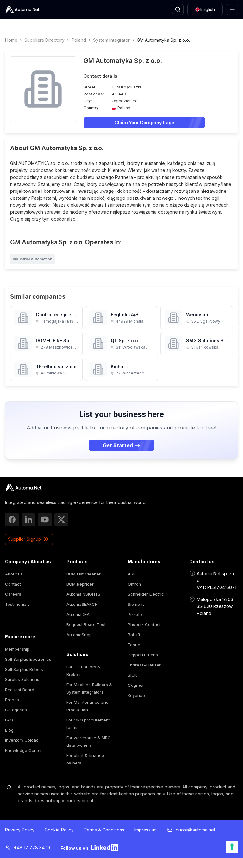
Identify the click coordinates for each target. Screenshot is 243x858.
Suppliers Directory (44, 40)
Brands (12, 699)
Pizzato (135, 614)
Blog (9, 730)
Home (11, 40)
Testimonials (17, 604)
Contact (13, 584)
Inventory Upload (22, 740)
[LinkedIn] (28, 519)
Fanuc (134, 644)
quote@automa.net (195, 829)
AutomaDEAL (79, 614)
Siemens (136, 604)
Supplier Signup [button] (24, 539)
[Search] (178, 9)
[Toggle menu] (232, 9)
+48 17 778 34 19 (32, 847)
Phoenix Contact (144, 624)
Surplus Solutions (22, 679)
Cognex (135, 685)
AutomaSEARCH (82, 604)
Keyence (136, 695)
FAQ (9, 719)
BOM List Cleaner (83, 573)
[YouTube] (45, 519)
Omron (134, 584)
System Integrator (111, 40)
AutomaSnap (79, 634)
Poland (79, 40)
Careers (13, 594)
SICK (132, 675)
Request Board (19, 689)
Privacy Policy (19, 829)
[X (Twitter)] (61, 519)
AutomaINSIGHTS (83, 594)
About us (14, 573)
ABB (132, 573)
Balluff (134, 634)
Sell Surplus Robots (24, 669)
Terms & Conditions (104, 829)
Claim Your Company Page (144, 122)
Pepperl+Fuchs (143, 654)
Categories (16, 709)
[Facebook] (12, 519)
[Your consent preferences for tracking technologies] (232, 847)
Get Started (118, 445)
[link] (23, 487)
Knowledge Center (23, 750)
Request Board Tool (85, 624)
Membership (17, 649)
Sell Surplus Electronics (28, 659)
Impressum (145, 829)
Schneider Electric (146, 594)
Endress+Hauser (144, 664)
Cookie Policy (59, 829)
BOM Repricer (80, 584)
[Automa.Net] (22, 9)
